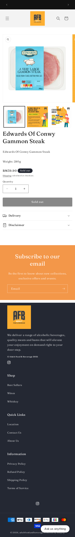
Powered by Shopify (54, 532)
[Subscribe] (64, 288)
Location (13, 424)
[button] (7, 18)
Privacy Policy (16, 463)
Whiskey (12, 401)
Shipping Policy (17, 480)
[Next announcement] (68, 5)
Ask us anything (55, 528)
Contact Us (14, 432)
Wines (11, 393)
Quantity (8, 181)
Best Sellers (14, 385)
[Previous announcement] (7, 5)
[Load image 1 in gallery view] (14, 116)
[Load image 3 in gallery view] (60, 116)
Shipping (7, 175)
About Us (13, 440)
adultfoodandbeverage (31, 532)
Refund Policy (16, 471)
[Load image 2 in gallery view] (37, 116)
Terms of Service (18, 488)
